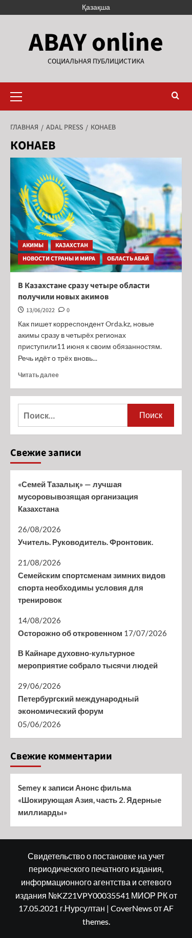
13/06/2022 (40, 310)
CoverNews (131, 908)
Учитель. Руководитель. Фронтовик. (85, 542)
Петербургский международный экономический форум (78, 704)
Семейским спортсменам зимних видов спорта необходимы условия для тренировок (91, 587)
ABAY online (96, 43)
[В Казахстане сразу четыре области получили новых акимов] (96, 215)
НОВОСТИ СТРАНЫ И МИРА (59, 258)
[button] (20, 95)
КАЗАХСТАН (71, 245)
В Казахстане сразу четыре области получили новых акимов (84, 291)
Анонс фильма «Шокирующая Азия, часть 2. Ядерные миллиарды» (89, 800)
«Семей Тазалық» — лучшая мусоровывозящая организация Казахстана (78, 496)
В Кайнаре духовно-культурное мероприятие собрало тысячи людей (88, 659)
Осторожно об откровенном (70, 633)
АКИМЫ (33, 245)
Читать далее (38, 375)
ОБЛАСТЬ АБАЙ (128, 258)
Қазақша (96, 7)
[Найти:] (72, 415)
